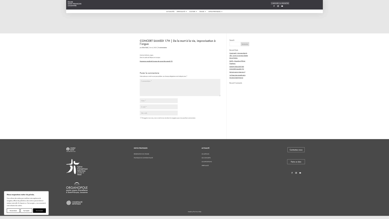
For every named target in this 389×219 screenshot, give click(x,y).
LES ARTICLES (205, 154)
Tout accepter (39, 210)
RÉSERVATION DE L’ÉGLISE (141, 154)
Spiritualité (181, 11)
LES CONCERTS (206, 158)
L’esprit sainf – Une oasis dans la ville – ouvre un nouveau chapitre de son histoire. (238, 55)
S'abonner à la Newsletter (280, 3)
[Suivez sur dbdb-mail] (286, 6)
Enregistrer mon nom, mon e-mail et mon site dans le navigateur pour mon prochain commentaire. (169, 118)
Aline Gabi (145, 47)
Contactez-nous (296, 149)
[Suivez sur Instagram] (278, 6)
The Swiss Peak (197, 212)
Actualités (170, 11)
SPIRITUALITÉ (205, 165)
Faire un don (296, 161)
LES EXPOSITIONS (207, 162)
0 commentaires (162, 47)
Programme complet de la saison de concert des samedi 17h (156, 61)
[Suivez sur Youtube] (282, 6)
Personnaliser (13, 210)
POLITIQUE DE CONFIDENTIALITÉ (143, 158)
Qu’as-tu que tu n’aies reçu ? (237, 72)
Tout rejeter (26, 210)
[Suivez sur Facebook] (274, 6)
